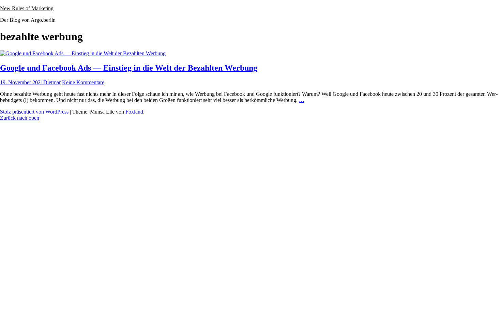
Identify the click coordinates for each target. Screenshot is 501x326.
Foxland (134, 112)
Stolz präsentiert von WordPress (34, 112)
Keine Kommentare (83, 82)
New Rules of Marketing (27, 8)
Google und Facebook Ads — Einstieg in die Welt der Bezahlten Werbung (128, 67)
